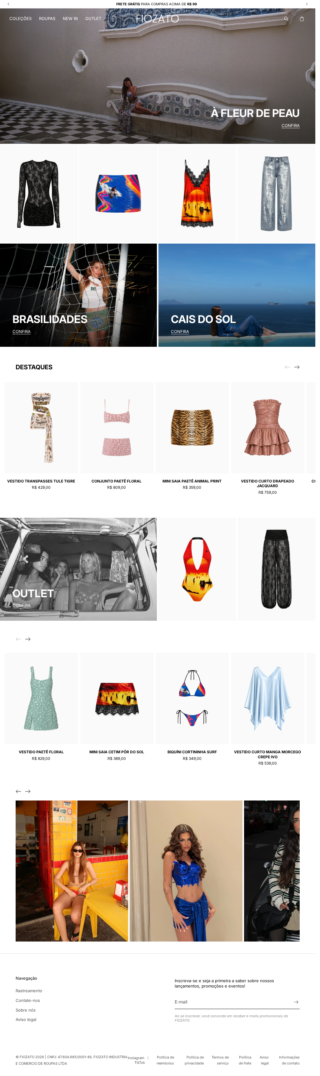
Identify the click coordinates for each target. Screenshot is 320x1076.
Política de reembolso (165, 1060)
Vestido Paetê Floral (41, 752)
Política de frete (245, 1060)
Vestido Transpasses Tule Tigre (41, 481)
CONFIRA (291, 125)
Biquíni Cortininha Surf (192, 752)
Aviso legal (26, 1019)
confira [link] (21, 605)
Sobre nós (26, 1010)
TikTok (139, 1062)
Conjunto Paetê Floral (117, 481)
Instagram (136, 1058)
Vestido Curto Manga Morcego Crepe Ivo (267, 754)
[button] (20, 18)
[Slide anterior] (18, 791)
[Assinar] (296, 1002)
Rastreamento (29, 990)
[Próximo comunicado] (307, 4)
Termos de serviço (220, 1060)
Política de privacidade (194, 1060)
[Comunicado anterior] (8, 4)
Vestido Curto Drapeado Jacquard (267, 483)
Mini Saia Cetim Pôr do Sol (116, 752)
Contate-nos (28, 1000)
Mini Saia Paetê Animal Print (192, 481)
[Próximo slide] (297, 367)
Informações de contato (289, 1060)
